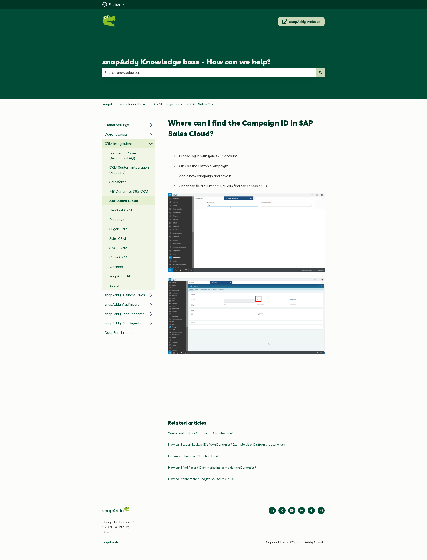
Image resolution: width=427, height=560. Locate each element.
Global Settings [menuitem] (117, 124)
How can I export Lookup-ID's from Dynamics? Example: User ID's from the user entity (226, 444)
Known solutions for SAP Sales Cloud (193, 456)
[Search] (320, 72)
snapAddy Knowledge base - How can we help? (186, 61)
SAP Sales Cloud (203, 104)
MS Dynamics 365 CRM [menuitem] (128, 191)
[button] (151, 125)
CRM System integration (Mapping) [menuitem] (129, 169)
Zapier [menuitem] (114, 285)
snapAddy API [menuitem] (120, 276)
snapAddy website (304, 21)
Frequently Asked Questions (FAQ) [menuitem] (123, 155)
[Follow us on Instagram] (321, 510)
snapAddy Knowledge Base (124, 104)
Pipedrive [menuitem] (116, 219)
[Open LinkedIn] (272, 510)
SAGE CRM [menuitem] (118, 248)
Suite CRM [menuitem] (117, 238)
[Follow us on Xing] (282, 510)
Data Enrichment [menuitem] (118, 332)
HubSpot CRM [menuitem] (120, 210)
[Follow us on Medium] (291, 510)
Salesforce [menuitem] (117, 182)
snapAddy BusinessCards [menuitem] (125, 295)
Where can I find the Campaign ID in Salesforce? (200, 433)
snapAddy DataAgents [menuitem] (123, 323)
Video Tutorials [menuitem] (116, 134)
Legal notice (112, 542)
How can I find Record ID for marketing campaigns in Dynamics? (212, 468)
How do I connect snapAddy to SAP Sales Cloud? (201, 479)
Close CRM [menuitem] (118, 257)
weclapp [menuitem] (116, 266)
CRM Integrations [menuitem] (119, 143)
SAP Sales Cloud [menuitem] (123, 200)
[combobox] (209, 72)
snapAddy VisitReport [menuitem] (122, 304)
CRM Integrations (168, 104)
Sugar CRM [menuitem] (118, 229)
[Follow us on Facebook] (311, 510)
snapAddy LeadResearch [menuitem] (125, 314)
